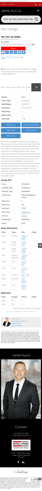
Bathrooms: (6, 292)
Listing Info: (6, 180)
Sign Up (12, 4)
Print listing (10, 136)
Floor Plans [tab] (15, 57)
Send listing (10, 130)
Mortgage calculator (31, 130)
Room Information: (9, 228)
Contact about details (31, 124)
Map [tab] (21, 57)
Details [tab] (3, 57)
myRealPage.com (21, 472)
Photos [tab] (9, 57)
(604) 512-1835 (16, 323)
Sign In (4, 4)
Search (36, 19)
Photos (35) (11, 124)
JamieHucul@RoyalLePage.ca (21, 437)
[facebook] (18, 462)
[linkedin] (23, 462)
